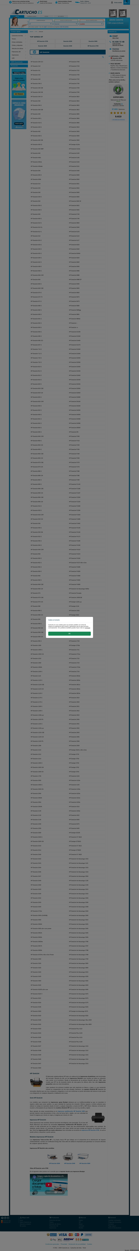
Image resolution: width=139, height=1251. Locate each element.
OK (69, 633)
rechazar (87, 628)
